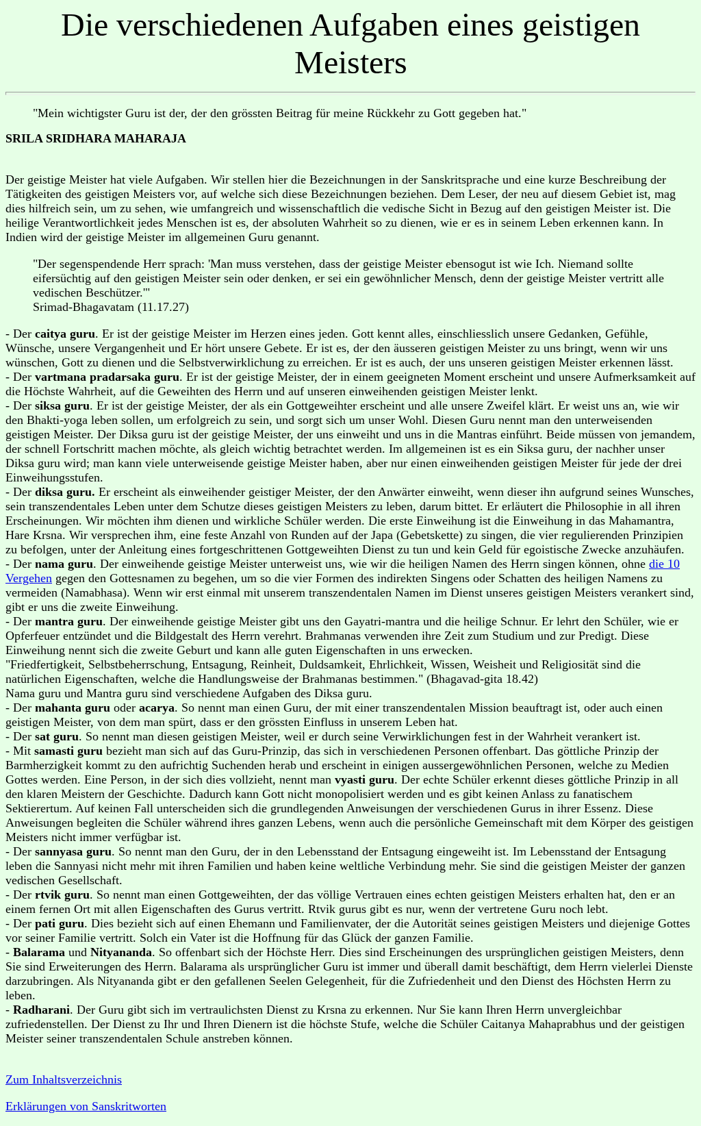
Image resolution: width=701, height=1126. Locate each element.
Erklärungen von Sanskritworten (85, 1106)
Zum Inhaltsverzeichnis (63, 1079)
